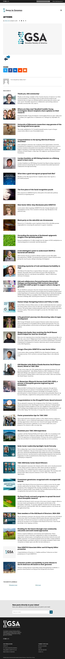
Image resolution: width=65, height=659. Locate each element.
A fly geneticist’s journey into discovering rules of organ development (39, 318)
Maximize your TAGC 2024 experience (32, 431)
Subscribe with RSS (42, 649)
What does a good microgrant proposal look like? (36, 173)
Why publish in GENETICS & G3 (10, 649)
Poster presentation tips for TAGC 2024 (32, 415)
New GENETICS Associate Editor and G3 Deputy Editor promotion (38, 548)
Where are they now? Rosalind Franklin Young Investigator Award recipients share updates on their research (38, 111)
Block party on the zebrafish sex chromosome (35, 220)
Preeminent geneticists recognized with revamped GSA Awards (39, 480)
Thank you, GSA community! (28, 94)
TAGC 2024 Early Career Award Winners (32, 463)
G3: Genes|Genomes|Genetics (10, 647)
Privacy (33, 657)
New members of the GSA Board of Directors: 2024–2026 (39, 513)
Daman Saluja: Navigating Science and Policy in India (38, 302)
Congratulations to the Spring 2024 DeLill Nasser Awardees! (36, 140)
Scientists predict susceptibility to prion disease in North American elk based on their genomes (37, 563)
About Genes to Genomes (9, 651)
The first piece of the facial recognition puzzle (35, 190)
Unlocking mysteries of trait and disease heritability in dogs (39, 267)
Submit (51, 612)
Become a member (42, 646)
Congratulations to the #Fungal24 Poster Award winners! (40, 400)
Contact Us (40, 651)
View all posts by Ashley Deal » (18, 79)
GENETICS (5, 646)
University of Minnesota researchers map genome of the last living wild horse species (39, 125)
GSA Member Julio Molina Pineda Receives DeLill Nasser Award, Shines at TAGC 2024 (39, 365)
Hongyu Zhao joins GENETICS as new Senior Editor (37, 349)
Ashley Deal (7, 20)
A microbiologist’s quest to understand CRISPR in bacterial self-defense (36, 252)
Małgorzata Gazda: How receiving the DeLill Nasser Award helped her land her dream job (37, 333)
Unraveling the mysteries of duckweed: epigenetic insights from (37, 236)
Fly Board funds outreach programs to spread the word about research (39, 497)
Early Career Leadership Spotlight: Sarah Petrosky (37, 446)
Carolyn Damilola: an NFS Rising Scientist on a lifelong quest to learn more (38, 159)
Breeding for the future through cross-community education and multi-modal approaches (37, 530)
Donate (40, 647)
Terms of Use (29, 657)
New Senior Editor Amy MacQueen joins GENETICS (37, 205)
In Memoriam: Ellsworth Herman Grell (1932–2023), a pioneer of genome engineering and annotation (38, 383)
